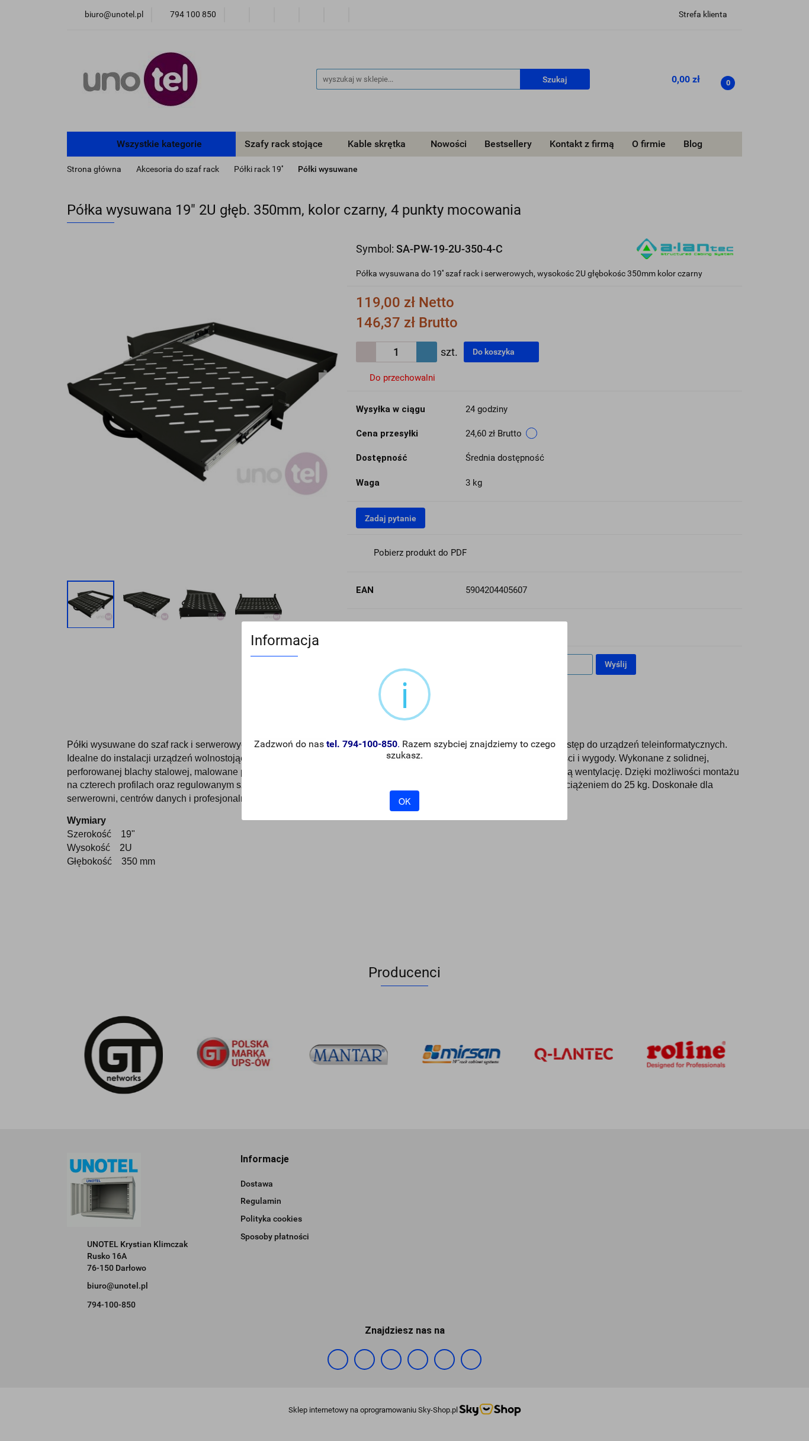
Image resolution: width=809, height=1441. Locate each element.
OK (404, 801)
